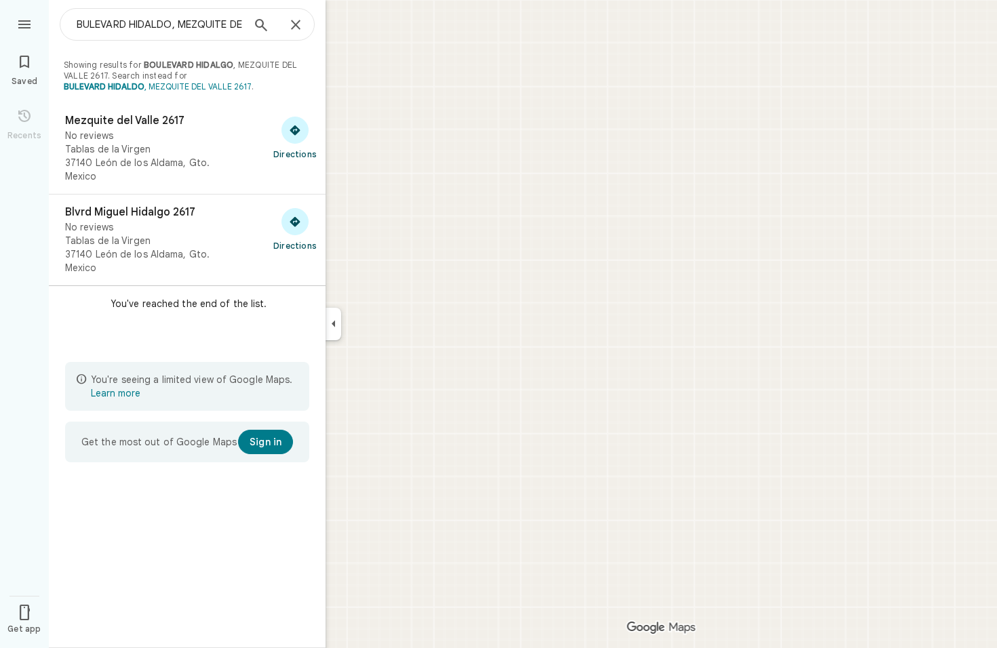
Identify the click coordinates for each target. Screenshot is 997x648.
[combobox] (159, 24)
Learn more (115, 393)
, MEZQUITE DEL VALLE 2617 (158, 86)
